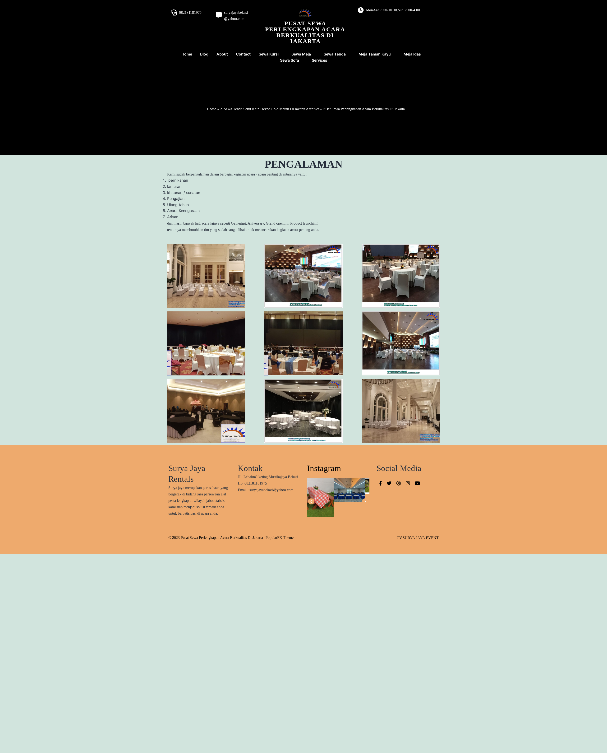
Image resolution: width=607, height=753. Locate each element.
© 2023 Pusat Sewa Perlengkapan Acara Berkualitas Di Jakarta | (217, 538)
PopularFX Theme (280, 538)
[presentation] (311, 501)
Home (211, 109)
